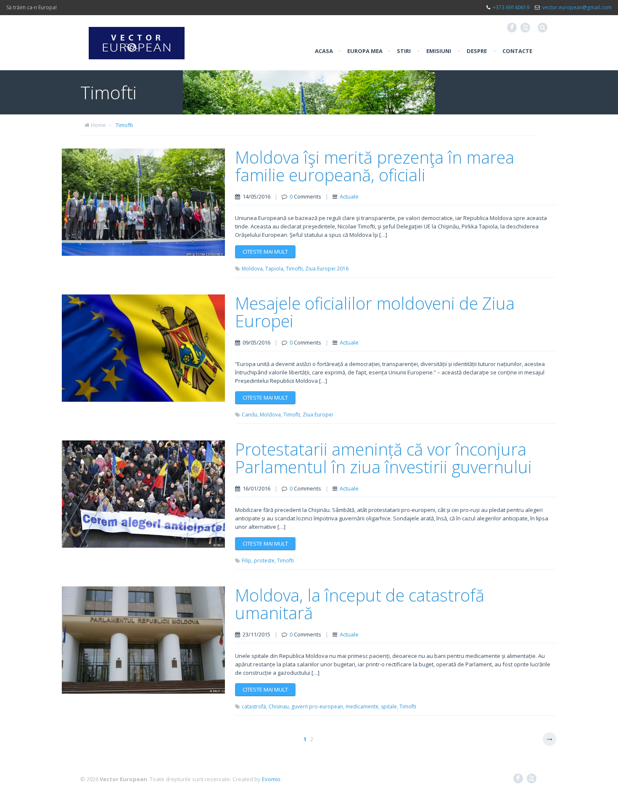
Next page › (549, 739)
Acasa (324, 51)
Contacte (517, 51)
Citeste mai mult (265, 251)
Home (98, 125)
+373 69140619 (511, 7)
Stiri (404, 51)
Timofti (124, 125)
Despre (477, 51)
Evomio (271, 779)
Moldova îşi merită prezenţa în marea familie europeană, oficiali (374, 166)
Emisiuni (438, 51)
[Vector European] (136, 38)
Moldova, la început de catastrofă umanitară (359, 603)
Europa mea (365, 51)
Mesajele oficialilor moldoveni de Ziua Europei (375, 312)
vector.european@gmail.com (577, 7)
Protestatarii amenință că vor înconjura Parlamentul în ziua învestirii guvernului (383, 457)
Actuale (349, 196)
